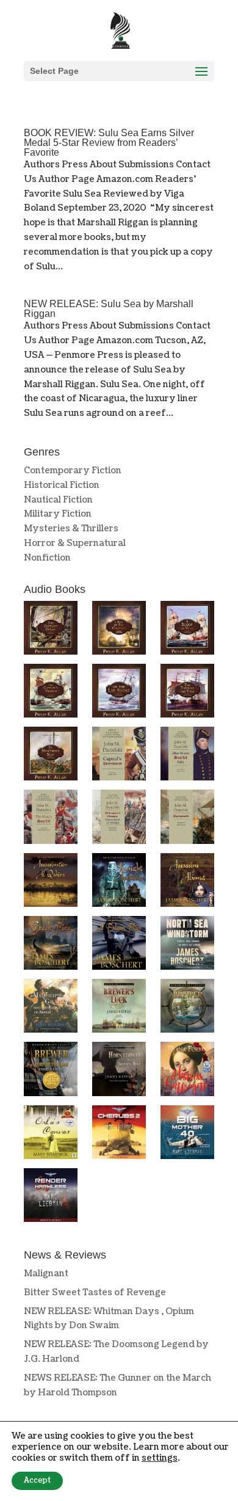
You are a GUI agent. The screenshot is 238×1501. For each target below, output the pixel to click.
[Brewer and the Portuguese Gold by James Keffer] (51, 1071)
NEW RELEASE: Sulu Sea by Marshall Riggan (108, 309)
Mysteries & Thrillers (71, 528)
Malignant (46, 1273)
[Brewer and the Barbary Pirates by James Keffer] (187, 1008)
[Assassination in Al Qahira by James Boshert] (51, 882)
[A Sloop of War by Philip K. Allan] (187, 630)
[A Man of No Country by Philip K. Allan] (119, 630)
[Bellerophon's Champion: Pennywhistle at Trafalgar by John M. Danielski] (119, 819)
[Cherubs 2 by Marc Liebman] (119, 1134)
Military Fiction (58, 514)
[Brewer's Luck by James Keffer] (119, 1008)
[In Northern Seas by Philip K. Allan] (51, 756)
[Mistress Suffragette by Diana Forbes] (187, 1071)
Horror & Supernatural (75, 543)
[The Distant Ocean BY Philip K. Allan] (51, 630)
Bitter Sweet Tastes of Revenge (95, 1292)
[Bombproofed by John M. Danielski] (187, 819)
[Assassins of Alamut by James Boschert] (187, 882)
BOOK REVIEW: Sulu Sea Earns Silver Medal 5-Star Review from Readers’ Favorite (109, 143)
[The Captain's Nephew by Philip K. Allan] (51, 693)
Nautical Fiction (58, 500)
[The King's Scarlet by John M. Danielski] (51, 819)
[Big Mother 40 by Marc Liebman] (187, 1134)
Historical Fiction (61, 485)
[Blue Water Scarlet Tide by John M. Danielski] (187, 756)
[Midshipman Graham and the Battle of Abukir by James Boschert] (51, 1008)
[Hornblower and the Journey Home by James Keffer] (119, 1071)
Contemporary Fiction (72, 470)
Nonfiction (47, 558)
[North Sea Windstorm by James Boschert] (187, 945)
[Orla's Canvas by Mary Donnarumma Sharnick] (51, 1134)
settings (160, 1458)
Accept (37, 1480)
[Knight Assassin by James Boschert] (119, 882)
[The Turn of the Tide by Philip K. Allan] (187, 693)
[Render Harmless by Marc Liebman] (51, 1197)
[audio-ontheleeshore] (119, 693)
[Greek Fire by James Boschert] (51, 945)
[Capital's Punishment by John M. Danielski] (119, 756)
